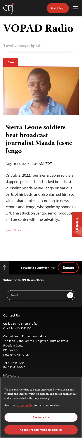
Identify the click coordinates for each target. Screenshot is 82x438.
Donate (68, 267)
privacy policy (25, 405)
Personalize (41, 417)
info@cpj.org (11, 375)
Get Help (58, 8)
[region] (41, 407)
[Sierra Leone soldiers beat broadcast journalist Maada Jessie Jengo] (41, 91)
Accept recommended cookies (41, 429)
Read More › (14, 231)
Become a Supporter (35, 267)
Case (11, 62)
